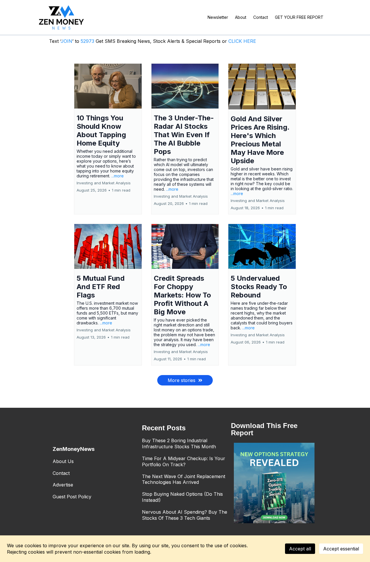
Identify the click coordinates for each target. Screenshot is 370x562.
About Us (63, 461)
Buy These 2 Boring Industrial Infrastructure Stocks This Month (179, 443)
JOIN (66, 41)
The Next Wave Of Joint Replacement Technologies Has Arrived (183, 479)
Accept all (300, 549)
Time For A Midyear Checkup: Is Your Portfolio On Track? (183, 461)
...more (117, 175)
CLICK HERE (242, 41)
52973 (88, 41)
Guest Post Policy (72, 496)
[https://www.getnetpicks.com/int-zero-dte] (274, 483)
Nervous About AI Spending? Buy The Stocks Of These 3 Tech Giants (184, 515)
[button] (108, 139)
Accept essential (341, 549)
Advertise (63, 485)
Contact (61, 473)
